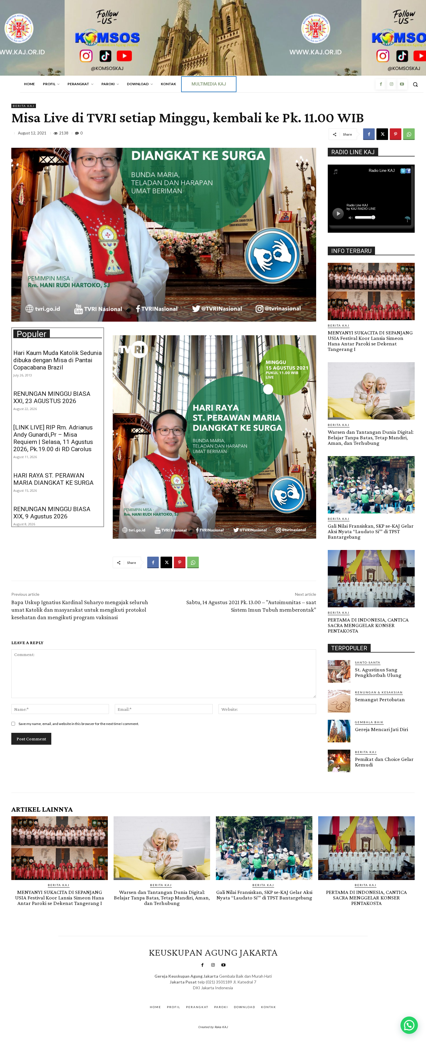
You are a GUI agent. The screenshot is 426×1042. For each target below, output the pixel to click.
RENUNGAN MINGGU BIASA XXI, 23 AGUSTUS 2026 (51, 397)
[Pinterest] (395, 134)
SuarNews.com (204, 993)
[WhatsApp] (409, 134)
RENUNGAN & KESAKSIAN (379, 692)
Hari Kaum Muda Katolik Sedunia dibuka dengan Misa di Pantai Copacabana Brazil (57, 360)
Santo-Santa (368, 662)
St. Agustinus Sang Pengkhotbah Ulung (378, 672)
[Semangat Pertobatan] (339, 701)
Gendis (229, 993)
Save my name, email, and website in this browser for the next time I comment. (79, 724)
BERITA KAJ (23, 106)
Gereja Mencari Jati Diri (381, 729)
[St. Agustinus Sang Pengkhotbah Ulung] (339, 671)
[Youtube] (402, 84)
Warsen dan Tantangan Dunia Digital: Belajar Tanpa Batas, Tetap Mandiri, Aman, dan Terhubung (371, 437)
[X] (382, 134)
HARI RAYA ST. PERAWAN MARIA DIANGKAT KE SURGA (53, 479)
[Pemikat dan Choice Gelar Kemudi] (339, 761)
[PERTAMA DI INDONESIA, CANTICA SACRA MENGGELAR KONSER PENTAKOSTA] (371, 578)
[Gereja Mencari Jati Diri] (339, 731)
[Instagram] (391, 84)
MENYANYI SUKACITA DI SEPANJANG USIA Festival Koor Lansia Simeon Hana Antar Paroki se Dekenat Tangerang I (370, 340)
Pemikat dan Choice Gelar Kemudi (384, 762)
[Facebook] (381, 84)
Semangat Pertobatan (380, 699)
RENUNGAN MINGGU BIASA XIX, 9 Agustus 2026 (51, 513)
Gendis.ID (338, 774)
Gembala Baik (369, 722)
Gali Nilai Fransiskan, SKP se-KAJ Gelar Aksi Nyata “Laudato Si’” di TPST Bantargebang (371, 531)
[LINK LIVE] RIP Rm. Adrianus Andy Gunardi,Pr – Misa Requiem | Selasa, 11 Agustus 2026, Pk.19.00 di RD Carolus (53, 438)
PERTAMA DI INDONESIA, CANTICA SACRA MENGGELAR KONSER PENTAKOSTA (368, 625)
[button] (415, 84)
